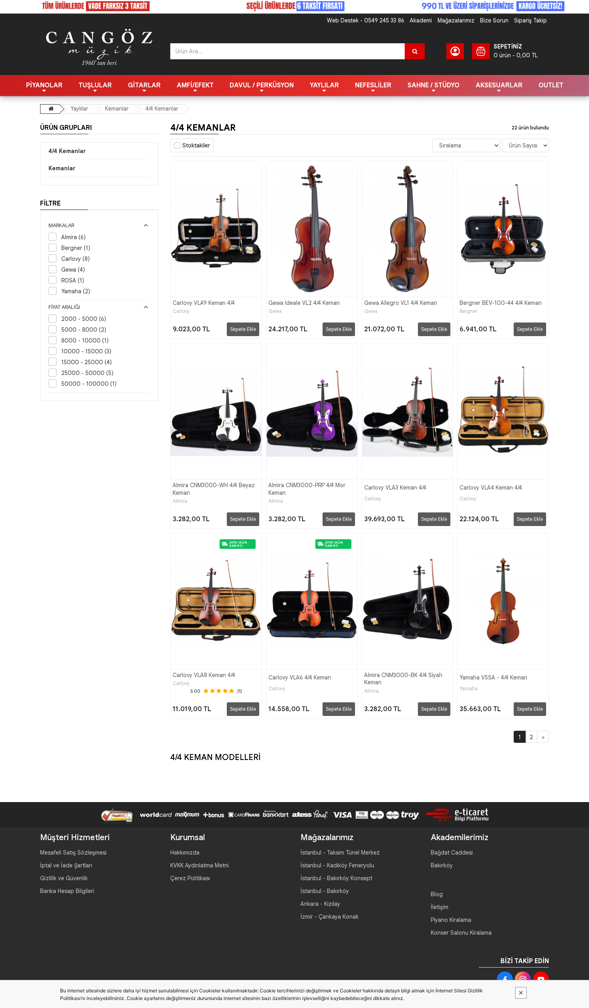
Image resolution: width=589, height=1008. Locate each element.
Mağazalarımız (456, 20)
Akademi (421, 20)
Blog (437, 894)
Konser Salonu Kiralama (461, 932)
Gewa (275, 311)
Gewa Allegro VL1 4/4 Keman (400, 302)
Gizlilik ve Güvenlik (64, 878)
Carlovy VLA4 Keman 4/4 (491, 487)
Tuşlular (95, 85)
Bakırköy (442, 865)
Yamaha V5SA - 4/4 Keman (493, 677)
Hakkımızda (185, 852)
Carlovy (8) (75, 258)
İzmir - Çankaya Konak (330, 916)
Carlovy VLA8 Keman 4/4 (204, 675)
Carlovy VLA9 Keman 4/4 (204, 302)
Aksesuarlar (499, 85)
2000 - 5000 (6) (83, 319)
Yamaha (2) (75, 291)
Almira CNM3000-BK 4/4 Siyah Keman (403, 678)
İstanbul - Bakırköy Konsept (336, 878)
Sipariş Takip (530, 20)
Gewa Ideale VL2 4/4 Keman (304, 302)
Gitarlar (144, 85)
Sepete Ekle (243, 329)
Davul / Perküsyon (262, 85)
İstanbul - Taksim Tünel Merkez (340, 852)
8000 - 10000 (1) (85, 340)
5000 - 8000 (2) (83, 329)
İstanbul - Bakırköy (325, 891)
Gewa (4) (73, 269)
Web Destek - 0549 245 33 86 (365, 20)
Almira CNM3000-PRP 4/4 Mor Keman (306, 489)
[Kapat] (521, 993)
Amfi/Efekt (195, 85)
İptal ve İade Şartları (66, 865)
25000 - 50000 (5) (87, 373)
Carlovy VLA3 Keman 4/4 (395, 487)
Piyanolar (44, 85)
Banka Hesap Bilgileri (67, 891)
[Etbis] (453, 814)
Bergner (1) (75, 248)
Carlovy (181, 311)
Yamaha (469, 688)
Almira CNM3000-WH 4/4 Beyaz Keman (214, 489)
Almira (180, 501)
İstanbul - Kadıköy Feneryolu (337, 865)
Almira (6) (73, 237)
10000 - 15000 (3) (86, 351)
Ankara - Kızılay (320, 903)
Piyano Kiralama (451, 919)
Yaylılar (324, 85)
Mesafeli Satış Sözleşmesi (73, 852)
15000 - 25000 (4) (86, 362)
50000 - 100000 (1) (89, 383)
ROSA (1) (72, 280)
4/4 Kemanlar (161, 108)
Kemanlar (117, 108)
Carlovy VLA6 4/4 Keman (299, 677)
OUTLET (551, 85)
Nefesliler (373, 85)
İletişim (439, 907)
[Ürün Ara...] (415, 51)
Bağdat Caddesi (452, 852)
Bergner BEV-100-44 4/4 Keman (501, 302)
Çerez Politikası (190, 878)
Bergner (468, 311)
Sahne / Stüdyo (433, 85)
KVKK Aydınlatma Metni (199, 865)
